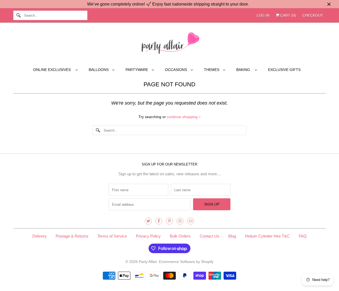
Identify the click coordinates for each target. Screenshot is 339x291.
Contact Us (209, 236)
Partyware (137, 70)
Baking (244, 70)
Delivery (39, 236)
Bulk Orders (180, 236)
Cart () (287, 15)
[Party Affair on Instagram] (180, 221)
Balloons (99, 70)
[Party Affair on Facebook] (158, 221)
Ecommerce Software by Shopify (186, 261)
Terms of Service (112, 236)
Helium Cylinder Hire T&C (267, 236)
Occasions (176, 70)
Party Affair (148, 261)
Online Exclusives (53, 70)
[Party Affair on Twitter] (148, 221)
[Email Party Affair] (190, 221)
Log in (263, 15)
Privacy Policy (148, 236)
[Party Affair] (169, 44)
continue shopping (183, 117)
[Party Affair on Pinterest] (169, 221)
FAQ (303, 236)
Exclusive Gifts (284, 70)
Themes (212, 70)
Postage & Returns (72, 236)
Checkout (312, 15)
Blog (232, 236)
